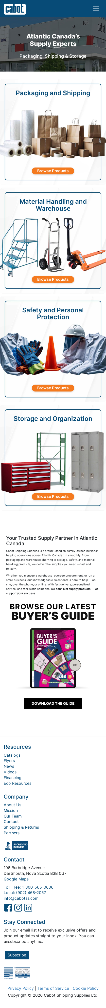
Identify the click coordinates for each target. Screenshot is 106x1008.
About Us (12, 804)
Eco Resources (17, 783)
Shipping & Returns (21, 827)
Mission (11, 810)
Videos (10, 771)
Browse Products (53, 170)
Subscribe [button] (17, 954)
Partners (11, 832)
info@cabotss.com (21, 898)
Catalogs (12, 755)
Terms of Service (53, 988)
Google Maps (16, 879)
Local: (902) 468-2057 (25, 892)
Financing (12, 777)
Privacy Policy (20, 988)
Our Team (13, 816)
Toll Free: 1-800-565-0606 (28, 887)
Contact (11, 821)
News (9, 766)
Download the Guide (53, 703)
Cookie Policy (86, 988)
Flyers (9, 760)
